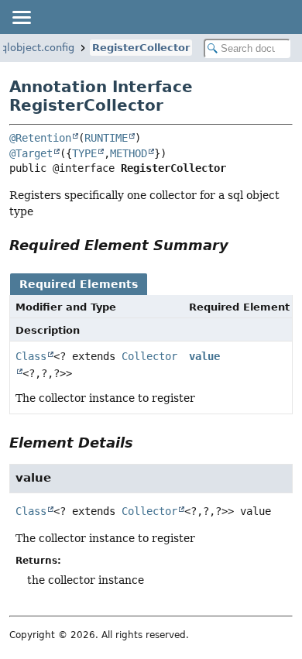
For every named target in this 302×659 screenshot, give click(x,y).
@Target (31, 153)
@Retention (40, 138)
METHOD (128, 153)
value (204, 356)
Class (30, 356)
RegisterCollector (141, 47)
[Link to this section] (239, 245)
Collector (149, 511)
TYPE (84, 153)
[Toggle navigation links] (21, 17)
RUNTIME (106, 138)
